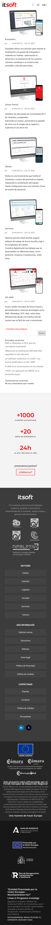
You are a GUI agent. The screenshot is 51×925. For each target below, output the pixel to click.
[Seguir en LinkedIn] (21, 727)
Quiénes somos (25, 632)
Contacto (26, 700)
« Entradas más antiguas (16, 329)
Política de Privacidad (25, 666)
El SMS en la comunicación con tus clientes (24, 366)
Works (8, 166)
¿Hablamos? (25, 472)
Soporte (25, 691)
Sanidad (25, 598)
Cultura (25, 573)
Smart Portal (11, 104)
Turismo (25, 615)
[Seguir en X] (28, 727)
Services (9, 228)
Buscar (42, 333)
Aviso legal (25, 657)
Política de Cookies (25, 674)
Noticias (25, 649)
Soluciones (25, 640)
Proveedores (25, 716)
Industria (25, 581)
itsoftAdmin (17, 43)
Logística (26, 589)
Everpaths (10, 39)
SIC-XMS (9, 297)
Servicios (25, 606)
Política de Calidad (25, 708)
